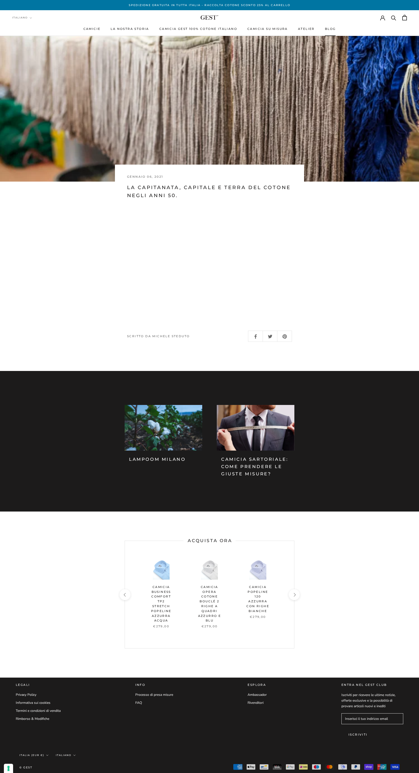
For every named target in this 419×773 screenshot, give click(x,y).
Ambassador (257, 694)
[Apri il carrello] (404, 17)
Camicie (92, 29)
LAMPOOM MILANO (157, 459)
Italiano (20, 17)
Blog (330, 29)
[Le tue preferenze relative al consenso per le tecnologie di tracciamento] (8, 768)
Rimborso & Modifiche (32, 718)
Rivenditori (256, 702)
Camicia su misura (267, 29)
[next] (294, 594)
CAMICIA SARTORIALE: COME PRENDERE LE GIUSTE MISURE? (254, 466)
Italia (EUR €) (31, 755)
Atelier (306, 29)
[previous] (124, 594)
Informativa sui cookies (33, 702)
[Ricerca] (393, 17)
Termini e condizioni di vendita (38, 710)
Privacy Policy (26, 694)
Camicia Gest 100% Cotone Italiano (198, 29)
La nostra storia (130, 29)
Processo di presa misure (154, 694)
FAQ (138, 702)
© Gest (25, 767)
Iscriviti (358, 734)
